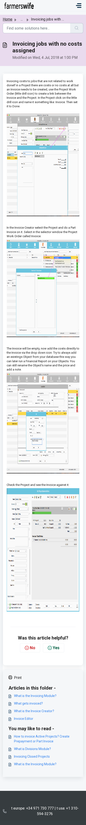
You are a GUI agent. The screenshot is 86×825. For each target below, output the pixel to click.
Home (7, 19)
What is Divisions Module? (32, 749)
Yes (56, 647)
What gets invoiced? (28, 703)
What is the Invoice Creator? (34, 711)
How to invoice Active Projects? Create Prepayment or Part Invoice (41, 739)
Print (18, 678)
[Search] (76, 28)
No (32, 647)
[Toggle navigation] (78, 5)
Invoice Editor (23, 718)
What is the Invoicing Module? (35, 696)
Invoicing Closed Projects (32, 756)
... (22, 19)
